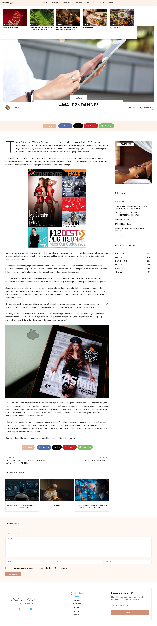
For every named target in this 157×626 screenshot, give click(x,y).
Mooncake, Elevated (10, 27)
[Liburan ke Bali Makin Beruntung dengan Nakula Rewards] (42, 17)
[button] (153, 3)
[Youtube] (31, 609)
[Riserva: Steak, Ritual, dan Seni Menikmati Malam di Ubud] (68, 17)
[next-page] (8, 34)
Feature (78, 98)
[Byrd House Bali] (122, 17)
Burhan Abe (17, 107)
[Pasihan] (57, 490)
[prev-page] (4, 34)
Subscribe (130, 612)
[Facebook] (19, 609)
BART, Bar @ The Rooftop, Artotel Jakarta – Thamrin (26, 461)
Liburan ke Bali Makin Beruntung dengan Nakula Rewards (131, 207)
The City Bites (88, 27)
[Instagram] (25, 609)
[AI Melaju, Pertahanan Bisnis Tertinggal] (22, 490)
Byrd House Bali (115, 27)
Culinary (6, 24)
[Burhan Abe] (8, 107)
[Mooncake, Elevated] (15, 17)
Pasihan (57, 505)
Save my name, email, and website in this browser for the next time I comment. (37, 568)
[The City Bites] (95, 17)
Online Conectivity (97, 460)
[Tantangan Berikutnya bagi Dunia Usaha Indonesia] (92, 490)
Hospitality (33, 24)
